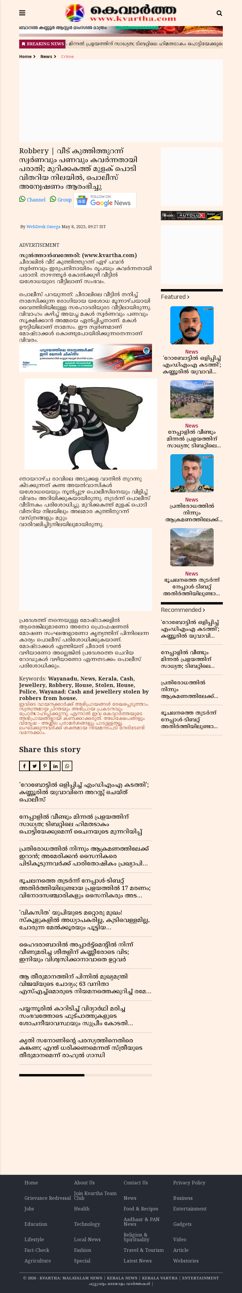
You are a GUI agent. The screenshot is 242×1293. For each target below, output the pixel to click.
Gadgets (182, 1225)
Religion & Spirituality (136, 1237)
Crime (67, 56)
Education (35, 1225)
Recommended (181, 610)
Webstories (186, 1261)
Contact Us (136, 1183)
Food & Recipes (141, 1209)
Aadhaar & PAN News (142, 1222)
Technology (87, 1225)
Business (183, 1199)
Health (81, 1209)
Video (179, 1240)
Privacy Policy (189, 1183)
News (46, 56)
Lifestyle (34, 1240)
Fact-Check (36, 1251)
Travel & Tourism (144, 1251)
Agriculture (37, 1261)
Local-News (87, 1240)
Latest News (138, 1261)
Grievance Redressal (47, 1199)
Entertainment (190, 1209)
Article (181, 1251)
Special (82, 1261)
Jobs (29, 1209)
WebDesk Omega (43, 227)
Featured (173, 297)
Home (25, 56)
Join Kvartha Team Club (95, 1196)
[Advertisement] (121, 100)
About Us (84, 1183)
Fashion (82, 1251)
